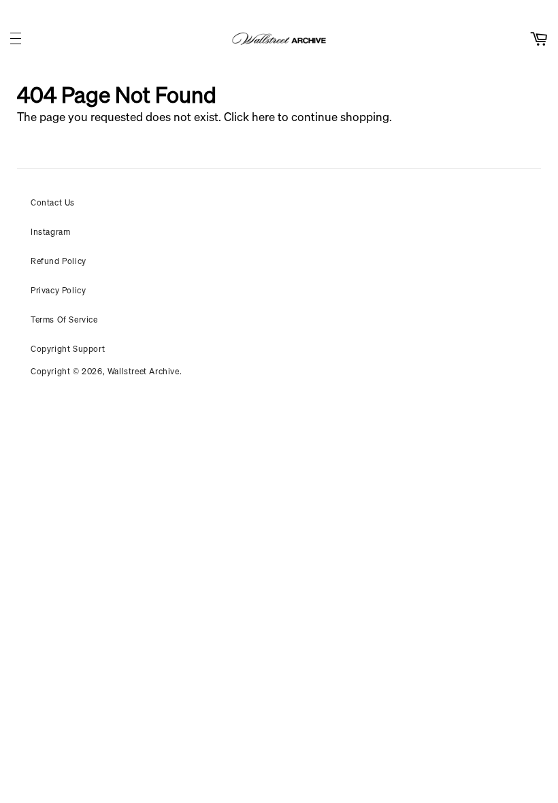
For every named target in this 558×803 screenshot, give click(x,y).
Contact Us (53, 202)
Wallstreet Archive (144, 371)
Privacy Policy (58, 290)
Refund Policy (58, 261)
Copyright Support (68, 349)
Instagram (50, 232)
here (263, 117)
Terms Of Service (64, 319)
